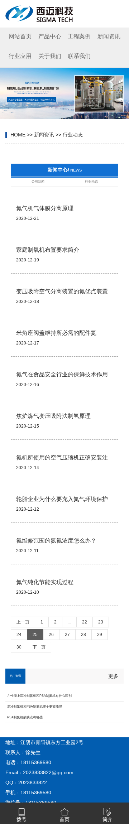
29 (99, 634)
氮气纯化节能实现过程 (44, 582)
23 (100, 622)
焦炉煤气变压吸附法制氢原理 (53, 416)
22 (84, 622)
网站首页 (20, 36)
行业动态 (73, 135)
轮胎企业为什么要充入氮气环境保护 (62, 499)
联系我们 (79, 56)
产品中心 (49, 36)
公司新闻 (38, 181)
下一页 (39, 647)
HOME (17, 135)
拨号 (21, 819)
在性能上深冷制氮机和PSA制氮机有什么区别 (39, 696)
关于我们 (49, 56)
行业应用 (20, 56)
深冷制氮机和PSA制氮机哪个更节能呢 (34, 706)
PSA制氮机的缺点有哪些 (25, 717)
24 (19, 634)
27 (67, 634)
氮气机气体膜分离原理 (44, 208)
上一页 (22, 622)
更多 (113, 676)
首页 (64, 819)
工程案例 (79, 36)
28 (83, 634)
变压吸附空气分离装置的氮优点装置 (62, 291)
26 (51, 634)
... (69, 622)
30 (19, 647)
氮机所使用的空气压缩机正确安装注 (62, 457)
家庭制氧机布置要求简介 (47, 250)
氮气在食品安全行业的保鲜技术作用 (62, 374)
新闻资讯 (108, 36)
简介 (107, 819)
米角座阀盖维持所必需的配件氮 (56, 333)
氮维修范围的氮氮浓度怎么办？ (56, 541)
